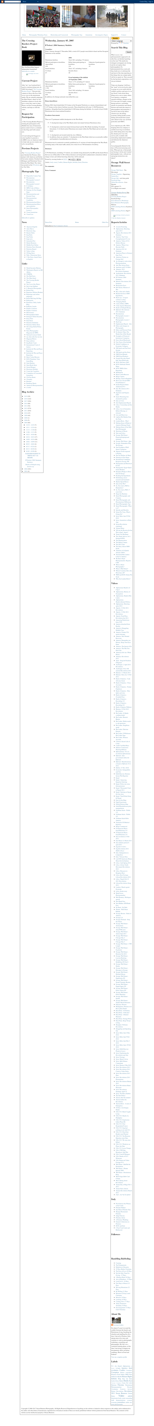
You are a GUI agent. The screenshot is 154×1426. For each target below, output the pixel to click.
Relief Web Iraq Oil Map (33, 298)
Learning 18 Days (121, 1299)
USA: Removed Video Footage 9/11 (122, 1161)
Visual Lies (29, 214)
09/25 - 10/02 (30, 444)
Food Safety (121, 1374)
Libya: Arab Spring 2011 (123, 863)
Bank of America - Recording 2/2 (121, 704)
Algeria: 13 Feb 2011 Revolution (122, 613)
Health (120, 1377)
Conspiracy (129, 1370)
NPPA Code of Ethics (32, 188)
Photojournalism (116, 1387)
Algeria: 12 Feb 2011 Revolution (122, 609)
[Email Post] (68, 159)
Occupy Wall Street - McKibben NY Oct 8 (122, 961)
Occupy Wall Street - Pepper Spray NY (122, 985)
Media (121, 1381)
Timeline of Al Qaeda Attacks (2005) (122, 551)
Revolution (119, 1391)
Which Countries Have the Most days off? (124, 572)
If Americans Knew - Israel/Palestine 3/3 (122, 833)
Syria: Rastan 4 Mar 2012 (123, 1065)
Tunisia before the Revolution (121, 1101)
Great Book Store (31, 365)
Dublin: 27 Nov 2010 (122, 768)
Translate (126, 43)
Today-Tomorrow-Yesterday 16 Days (121, 1304)
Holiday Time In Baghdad (124, 378)
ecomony (129, 1400)
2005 (26, 423)
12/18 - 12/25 (30, 425)
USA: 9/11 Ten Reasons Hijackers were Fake (123, 1137)
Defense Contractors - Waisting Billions (122, 748)
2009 (26, 415)
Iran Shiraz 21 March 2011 (124, 841)
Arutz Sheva (30, 229)
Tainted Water (120, 528)
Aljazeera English (31, 227)
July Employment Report (123, 403)
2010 (26, 413)
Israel (80, 162)
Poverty (129, 1387)
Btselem (28, 381)
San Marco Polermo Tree (123, 1210)
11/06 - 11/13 (30, 432)
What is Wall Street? (122, 569)
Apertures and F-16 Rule (123, 267)
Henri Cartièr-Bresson (122, 374)
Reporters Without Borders (34, 292)
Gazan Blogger (31, 367)
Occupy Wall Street (117, 170)
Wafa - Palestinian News (33, 255)
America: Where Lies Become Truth (122, 246)
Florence (114, 1374)
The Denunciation (121, 540)
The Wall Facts (30, 276)
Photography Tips (76, 35)
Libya (117, 1381)
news (112, 1404)
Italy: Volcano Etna (122, 857)
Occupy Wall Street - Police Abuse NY (122, 989)
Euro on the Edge (121, 800)
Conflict (60, 162)
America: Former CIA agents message (122, 633)
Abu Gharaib (118, 1366)
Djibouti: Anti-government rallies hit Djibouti (122, 758)
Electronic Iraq (30, 231)
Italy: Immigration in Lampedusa (122, 854)
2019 (26, 396)
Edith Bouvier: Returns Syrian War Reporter (123, 775)
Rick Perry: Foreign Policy (124, 1019)
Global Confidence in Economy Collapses (122, 345)
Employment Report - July (124, 324)
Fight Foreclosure (121, 802)
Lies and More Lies (122, 415)
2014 (26, 403)
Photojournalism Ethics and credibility (33, 205)
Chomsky (29, 379)
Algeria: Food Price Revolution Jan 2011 (122, 617)
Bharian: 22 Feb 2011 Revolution (122, 710)
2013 (26, 406)
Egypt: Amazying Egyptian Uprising (121, 781)
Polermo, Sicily (120, 1218)
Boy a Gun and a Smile (123, 291)
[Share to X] (76, 159)
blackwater (114, 1398)
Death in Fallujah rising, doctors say (32, 465)
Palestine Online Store (33, 325)
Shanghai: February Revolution (122, 1026)
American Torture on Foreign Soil (122, 258)
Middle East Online (32, 245)
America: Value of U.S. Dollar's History (123, 242)
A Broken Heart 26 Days (123, 1277)
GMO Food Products (122, 356)
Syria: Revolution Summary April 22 (121, 1090)
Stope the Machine (121, 494)
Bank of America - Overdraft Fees (121, 696)
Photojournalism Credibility (31, 199)
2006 (26, 420)
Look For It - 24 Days (122, 1281)
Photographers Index (32, 315)
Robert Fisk (29, 290)
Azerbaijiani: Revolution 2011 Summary (123, 274)
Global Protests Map (122, 804)
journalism (121, 1402)
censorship (129, 1398)
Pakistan (113, 1385)
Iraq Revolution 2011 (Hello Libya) (122, 850)
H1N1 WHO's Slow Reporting (121, 369)
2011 (26, 411)
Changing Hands (121, 302)
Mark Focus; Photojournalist (120, 894)
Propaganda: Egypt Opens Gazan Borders (124, 468)
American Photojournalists (34, 385)
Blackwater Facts (121, 285)
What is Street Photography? (120, 566)
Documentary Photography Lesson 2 (33, 179)
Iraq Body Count (31, 343)
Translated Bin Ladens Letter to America (122, 555)
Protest (113, 1391)
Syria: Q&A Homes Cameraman (121, 1062)
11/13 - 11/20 (30, 430)
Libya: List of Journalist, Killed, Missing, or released (123, 411)
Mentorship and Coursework (59, 35)
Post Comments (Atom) (61, 226)
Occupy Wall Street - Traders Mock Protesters (123, 1001)
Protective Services (126, 1389)
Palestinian (128, 1385)
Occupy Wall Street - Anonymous (122, 925)
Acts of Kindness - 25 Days (124, 1279)
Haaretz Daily (30, 233)
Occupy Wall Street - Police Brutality (122, 993)
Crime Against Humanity (123, 306)
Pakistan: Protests (121, 1004)
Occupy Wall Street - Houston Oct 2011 (122, 953)
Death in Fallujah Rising (123, 308)
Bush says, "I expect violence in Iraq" (122, 299)
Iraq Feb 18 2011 (121, 847)
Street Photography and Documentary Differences (123, 501)
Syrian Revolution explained (121, 525)
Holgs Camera (120, 376)
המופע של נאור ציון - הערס (123, 1195)
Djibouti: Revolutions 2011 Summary (122, 311)
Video (121, 1395)
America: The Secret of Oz (124, 646)
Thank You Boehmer (122, 534)
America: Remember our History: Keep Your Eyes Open (123, 642)
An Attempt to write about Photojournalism (124, 262)
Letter (113, 1381)
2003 (26, 471)
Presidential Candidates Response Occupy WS (123, 460)
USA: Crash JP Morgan (123, 1154)
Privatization (114, 1389)
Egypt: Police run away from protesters (123, 785)
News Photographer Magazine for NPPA (32, 332)
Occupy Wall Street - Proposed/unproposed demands (122, 437)
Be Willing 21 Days (122, 1291)
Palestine (85, 162)
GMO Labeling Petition (118, 207)
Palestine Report (31, 249)
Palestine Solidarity (32, 323)
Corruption (115, 1372)
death (112, 1400)
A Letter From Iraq (121, 227)
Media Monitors (31, 243)
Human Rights (67, 162)
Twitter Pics (114, 176)
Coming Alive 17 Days (123, 1301)
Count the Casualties (32, 371)
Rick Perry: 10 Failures (123, 1011)
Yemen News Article (122, 1189)
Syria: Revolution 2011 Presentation (123, 1078)
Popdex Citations (31, 308)
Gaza (130, 1374)
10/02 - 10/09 (30, 442)
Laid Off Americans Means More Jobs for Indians (124, 860)
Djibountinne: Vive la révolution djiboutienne (123, 753)
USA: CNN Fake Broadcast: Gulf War (122, 1151)
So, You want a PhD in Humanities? (122, 487)
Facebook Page (116, 180)
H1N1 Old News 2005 (122, 362)
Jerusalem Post (30, 241)
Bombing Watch (31, 383)
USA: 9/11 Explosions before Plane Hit (122, 1121)
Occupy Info (115, 178)
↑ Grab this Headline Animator (118, 218)
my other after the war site (34, 337)
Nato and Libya (120, 433)
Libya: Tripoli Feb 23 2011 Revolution (122, 880)
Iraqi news (29, 239)
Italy (130, 1379)
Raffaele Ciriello (31, 306)
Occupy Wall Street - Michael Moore (122, 973)
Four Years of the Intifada (123, 342)
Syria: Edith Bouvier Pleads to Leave (122, 1050)
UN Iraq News (30, 253)
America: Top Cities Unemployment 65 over (123, 238)
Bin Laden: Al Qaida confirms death (122, 714)
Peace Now (29, 319)
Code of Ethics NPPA (122, 304)
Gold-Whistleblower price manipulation (123, 807)
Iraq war (125, 1379)
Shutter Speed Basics (122, 482)
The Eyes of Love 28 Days (124, 1271)
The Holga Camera (121, 542)
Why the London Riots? (123, 579)
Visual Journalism (31, 212)
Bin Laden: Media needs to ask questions (123, 722)
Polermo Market (121, 1208)
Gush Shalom (30, 363)
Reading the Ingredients (123, 476)
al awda (28, 387)
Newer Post (48, 222)
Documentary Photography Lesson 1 (122, 315)
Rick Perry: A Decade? (123, 1013)
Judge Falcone (120, 1216)
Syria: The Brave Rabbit (123, 1093)
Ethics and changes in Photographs (122, 327)
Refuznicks (29, 300)
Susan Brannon (121, 1393)
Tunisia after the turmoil (123, 1098)
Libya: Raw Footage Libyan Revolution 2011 (123, 876)
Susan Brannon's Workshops (119, 201)
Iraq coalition (30, 341)
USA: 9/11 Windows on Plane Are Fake (123, 1145)
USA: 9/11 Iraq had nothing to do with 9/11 (123, 1129)
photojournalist (119, 1404)
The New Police (120, 1096)
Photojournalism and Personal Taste (32, 195)
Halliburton (119, 372)
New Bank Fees (120, 901)
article (130, 1396)
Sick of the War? (121, 484)
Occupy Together (116, 174)
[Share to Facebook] (78, 159)
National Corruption (116, 1383)
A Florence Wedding (122, 1220)
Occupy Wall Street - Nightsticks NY (122, 977)
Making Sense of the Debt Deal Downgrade (124, 428)
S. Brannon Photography (33, 288)
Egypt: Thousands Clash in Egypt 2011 (123, 789)
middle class (128, 1402)
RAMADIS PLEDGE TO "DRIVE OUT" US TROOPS (32, 456)
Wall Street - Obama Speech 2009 (122, 1169)
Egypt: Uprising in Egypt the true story (123, 793)
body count (53, 162)
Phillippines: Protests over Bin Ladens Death (124, 1007)
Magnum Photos (31, 339)
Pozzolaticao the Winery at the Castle (123, 1205)
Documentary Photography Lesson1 (33, 183)
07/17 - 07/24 (30, 446)
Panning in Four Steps (122, 457)
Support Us (114, 35)
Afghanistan (126, 1366)
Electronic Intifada (32, 369)
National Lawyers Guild (33, 335)
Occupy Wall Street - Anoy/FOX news (122, 929)
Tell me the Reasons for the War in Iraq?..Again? (124, 531)
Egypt (118, 778)
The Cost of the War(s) (33, 284)
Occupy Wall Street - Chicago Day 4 (122, 937)
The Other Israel (31, 278)
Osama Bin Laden (127, 1383)
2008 (26, 418)
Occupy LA (119, 917)
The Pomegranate (121, 1265)
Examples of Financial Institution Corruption (122, 337)
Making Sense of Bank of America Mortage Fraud (123, 424)
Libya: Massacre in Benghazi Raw (121, 872)
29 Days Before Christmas (123, 1269)
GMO (127, 1374)
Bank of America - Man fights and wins (123, 692)
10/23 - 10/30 (30, 434)
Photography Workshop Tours (38, 35)
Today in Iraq (30, 251)
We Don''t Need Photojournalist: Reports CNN (123, 561)
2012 (26, 408)
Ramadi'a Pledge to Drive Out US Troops (123, 473)
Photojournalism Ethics (33, 202)
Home (24, 35)
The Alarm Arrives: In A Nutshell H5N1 (123, 537)
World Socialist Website (33, 268)
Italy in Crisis (120, 401)
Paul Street (29, 321)
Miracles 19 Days (121, 1297)
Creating (118, 1263)
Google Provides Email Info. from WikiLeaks (123, 359)
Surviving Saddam (32, 286)
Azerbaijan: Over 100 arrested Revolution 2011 (123, 670)
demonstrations (120, 1400)
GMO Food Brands (121, 354)
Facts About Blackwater (123, 340)
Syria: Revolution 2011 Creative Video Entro (123, 1070)
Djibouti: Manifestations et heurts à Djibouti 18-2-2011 (123, 764)
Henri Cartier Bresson (32, 357)
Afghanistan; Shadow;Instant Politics (123, 601)
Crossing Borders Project (32, 153)
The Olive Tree (120, 544)
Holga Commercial (121, 826)
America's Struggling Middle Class (122, 629)
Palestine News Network (33, 247)
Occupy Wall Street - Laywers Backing (122, 957)
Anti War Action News (122, 265)
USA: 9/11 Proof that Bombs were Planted (122, 1133)
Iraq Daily (29, 235)
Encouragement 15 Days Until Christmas (123, 1309)
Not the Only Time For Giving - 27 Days (123, 1274)
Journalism (89, 35)
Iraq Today (29, 237)
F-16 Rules (29, 186)
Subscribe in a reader (28, 71)
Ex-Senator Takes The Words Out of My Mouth (123, 333)
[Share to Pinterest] (80, 159)
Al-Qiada (118, 1368)
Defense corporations (126, 1372)
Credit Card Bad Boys (122, 745)
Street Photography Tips (123, 504)
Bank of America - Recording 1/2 (121, 700)
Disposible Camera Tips (33, 176)
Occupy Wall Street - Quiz (124, 441)
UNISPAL (29, 274)
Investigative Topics (101, 35)
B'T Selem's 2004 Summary (121, 278)
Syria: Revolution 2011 (123, 1067)
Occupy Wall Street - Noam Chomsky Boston (123, 981)
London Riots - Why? (122, 421)
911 (112, 1366)
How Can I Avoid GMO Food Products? (123, 381)
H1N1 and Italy (120, 1226)
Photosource (30, 312)
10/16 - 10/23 (30, 437)
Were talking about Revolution (121, 1181)
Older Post (105, 222)
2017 (26, 401)
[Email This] (71, 159)
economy (114, 1402)
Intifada (75, 162)
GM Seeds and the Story (123, 352)
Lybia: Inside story (121, 891)
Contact (123, 35)
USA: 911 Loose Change (123, 1148)
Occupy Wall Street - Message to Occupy (122, 969)
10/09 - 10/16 (30, 439)
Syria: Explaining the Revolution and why (122, 1054)
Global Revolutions (117, 182)
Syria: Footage (120, 1057)
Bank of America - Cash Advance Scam (123, 680)
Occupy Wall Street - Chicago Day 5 (122, 941)
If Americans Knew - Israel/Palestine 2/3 (122, 829)
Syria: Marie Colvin (122, 1059)
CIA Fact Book (31, 377)
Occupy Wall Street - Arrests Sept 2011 (122, 933)
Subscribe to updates (28, 218)
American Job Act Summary (121, 250)
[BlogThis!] (73, 159)
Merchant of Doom (121, 431)
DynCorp (118, 322)
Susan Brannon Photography (120, 203)
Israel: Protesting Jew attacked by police (122, 398)
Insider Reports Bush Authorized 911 (122, 386)
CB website (36, 165)
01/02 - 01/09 (30, 451)
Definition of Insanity (122, 1267)
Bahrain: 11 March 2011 (123, 673)
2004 (26, 469)
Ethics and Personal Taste (123, 330)
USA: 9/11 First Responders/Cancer (122, 1125)
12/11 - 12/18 (30, 427)
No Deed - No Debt (121, 907)
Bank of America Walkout (124, 707)
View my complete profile (119, 1357)
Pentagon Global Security (34, 317)
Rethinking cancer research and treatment (122, 479)
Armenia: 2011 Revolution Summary (122, 270)
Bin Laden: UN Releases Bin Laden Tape (123, 734)
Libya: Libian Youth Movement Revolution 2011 (123, 867)
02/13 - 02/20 (30, 449)
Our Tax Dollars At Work (123, 455)
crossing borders (118, 1325)
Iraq (119, 1378)
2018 (26, 399)
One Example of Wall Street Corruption (122, 448)
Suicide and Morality (122, 510)
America (124, 1368)
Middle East (128, 1381)
